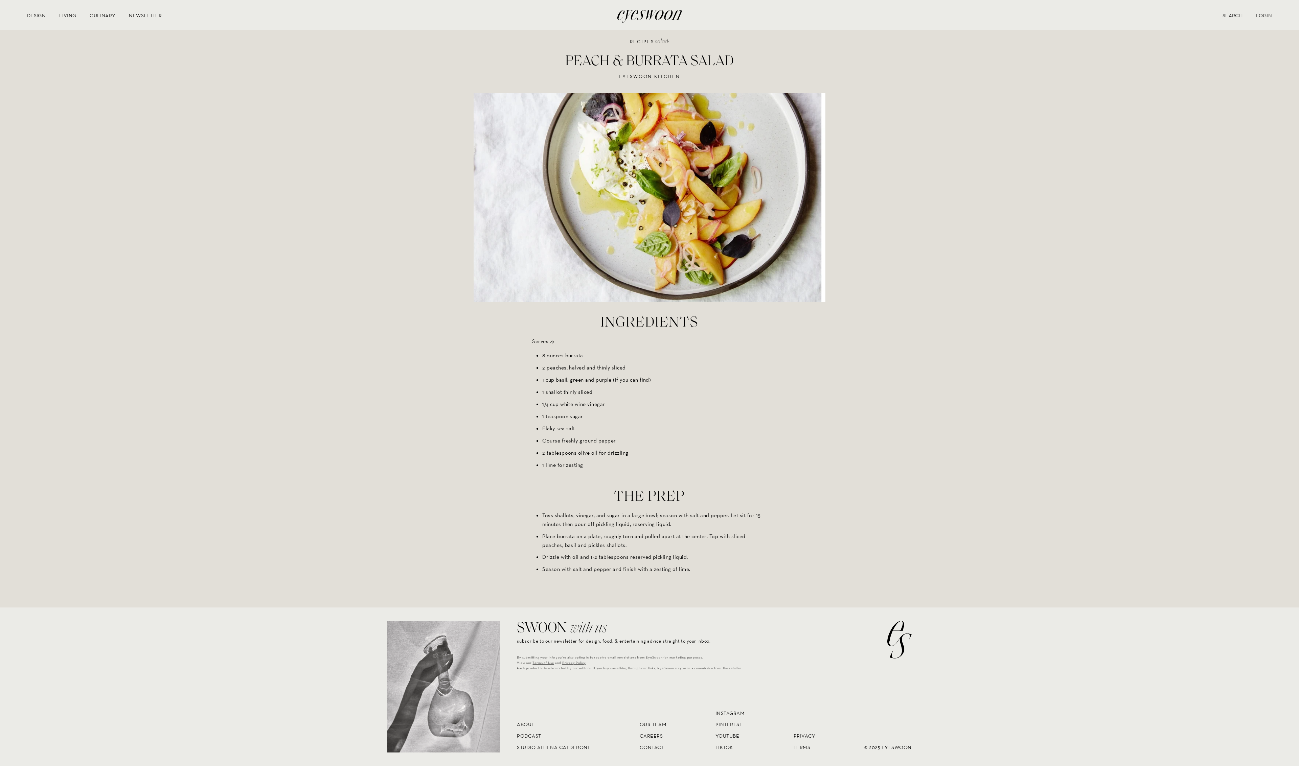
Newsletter (145, 15)
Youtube (727, 736)
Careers (651, 736)
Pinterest (729, 724)
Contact (652, 747)
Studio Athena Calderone (554, 747)
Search (1233, 15)
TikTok (724, 747)
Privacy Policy (574, 663)
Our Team (653, 724)
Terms (802, 747)
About (525, 724)
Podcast (529, 736)
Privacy (805, 736)
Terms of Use (543, 663)
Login (1264, 15)
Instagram (730, 713)
